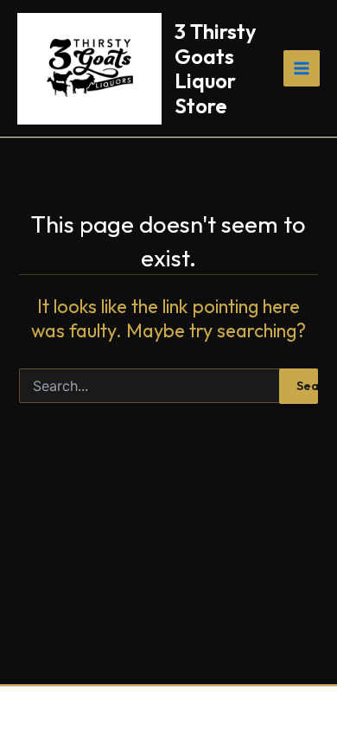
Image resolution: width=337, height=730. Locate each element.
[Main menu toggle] (301, 68)
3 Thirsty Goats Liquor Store (215, 68)
